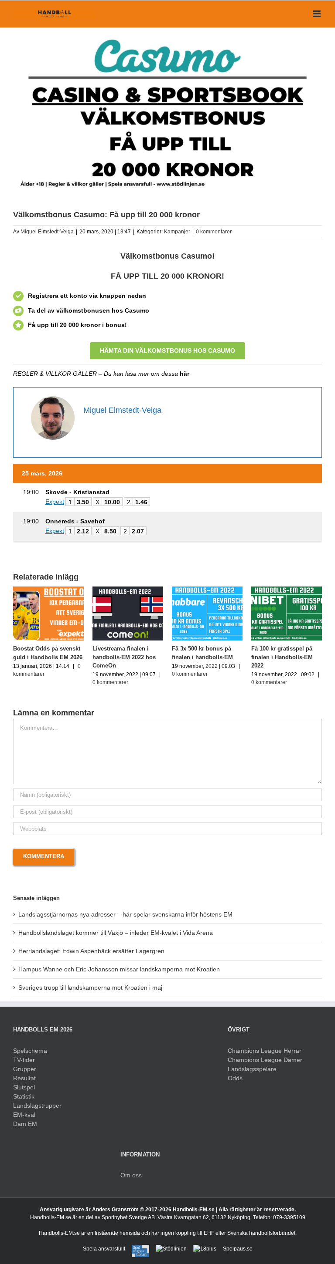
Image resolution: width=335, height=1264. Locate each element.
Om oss (131, 1175)
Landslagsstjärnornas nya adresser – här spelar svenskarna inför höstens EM (125, 914)
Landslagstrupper (37, 1105)
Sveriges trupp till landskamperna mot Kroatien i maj (90, 987)
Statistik (23, 1096)
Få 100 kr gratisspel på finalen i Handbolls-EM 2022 (260, 657)
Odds (235, 1078)
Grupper (24, 1068)
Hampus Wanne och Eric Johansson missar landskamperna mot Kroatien (119, 969)
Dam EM (25, 1123)
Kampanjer (177, 232)
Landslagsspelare (252, 1068)
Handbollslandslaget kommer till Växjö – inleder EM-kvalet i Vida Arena (115, 932)
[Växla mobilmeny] (317, 13)
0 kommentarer (214, 232)
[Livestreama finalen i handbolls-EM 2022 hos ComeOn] (106, 589)
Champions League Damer (265, 1059)
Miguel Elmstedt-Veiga (47, 232)
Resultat (24, 1078)
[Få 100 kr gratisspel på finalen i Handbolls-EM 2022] (264, 589)
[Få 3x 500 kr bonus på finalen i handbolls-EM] (185, 589)
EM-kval (24, 1114)
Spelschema (30, 1050)
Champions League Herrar (264, 1050)
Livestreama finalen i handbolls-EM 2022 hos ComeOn (102, 657)
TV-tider (24, 1059)
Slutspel (24, 1087)
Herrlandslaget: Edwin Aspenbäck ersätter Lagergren (91, 950)
